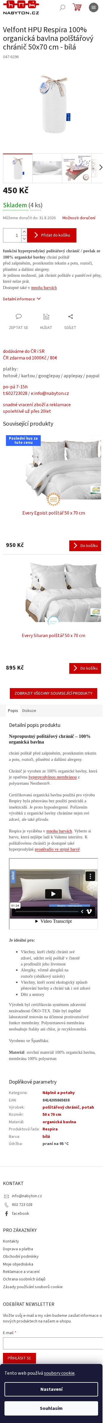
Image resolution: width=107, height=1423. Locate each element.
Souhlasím (51, 1408)
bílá (46, 1137)
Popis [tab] (13, 711)
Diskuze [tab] (29, 711)
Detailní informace (19, 299)
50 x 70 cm (52, 1115)
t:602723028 (15, 393)
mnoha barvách (44, 287)
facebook (20, 1214)
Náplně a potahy (59, 1093)
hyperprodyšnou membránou (53, 777)
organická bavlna (59, 1122)
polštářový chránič (61, 1107)
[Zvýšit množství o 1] (24, 231)
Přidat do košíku (55, 235)
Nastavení (51, 1389)
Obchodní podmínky (21, 1257)
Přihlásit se (19, 1358)
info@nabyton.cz (27, 1196)
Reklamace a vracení (21, 1272)
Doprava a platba (18, 1249)
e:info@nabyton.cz (50, 393)
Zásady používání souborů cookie (33, 1287)
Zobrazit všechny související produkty (53, 693)
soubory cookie (59, 1373)
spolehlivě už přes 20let (27, 411)
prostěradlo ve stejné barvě (57, 849)
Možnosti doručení (78, 218)
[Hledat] (62, 7)
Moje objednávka (18, 1264)
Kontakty (11, 1241)
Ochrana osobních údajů (24, 1279)
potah (88, 1107)
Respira (50, 1129)
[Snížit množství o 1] (24, 238)
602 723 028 (22, 1205)
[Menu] (94, 7)
